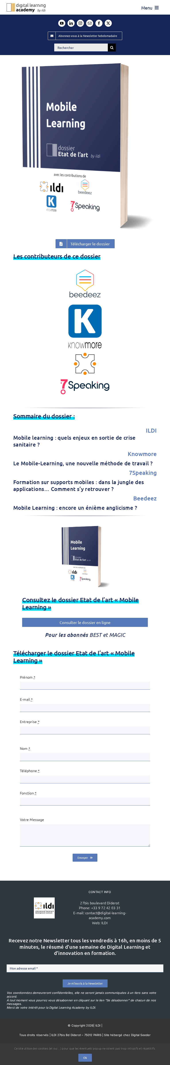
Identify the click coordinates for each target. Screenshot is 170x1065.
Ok (85, 1057)
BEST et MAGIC (107, 635)
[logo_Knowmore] (85, 306)
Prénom (27, 677)
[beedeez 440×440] (85, 269)
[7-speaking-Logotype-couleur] (85, 381)
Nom (25, 748)
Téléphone (30, 770)
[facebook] (98, 23)
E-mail (26, 699)
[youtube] (61, 23)
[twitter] (108, 23)
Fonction (28, 792)
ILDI (104, 922)
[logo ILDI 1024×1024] (85, 354)
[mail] (89, 23)
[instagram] (80, 23)
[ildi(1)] (44, 899)
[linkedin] (71, 23)
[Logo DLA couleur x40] (26, 5)
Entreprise (30, 721)
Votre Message (32, 819)
